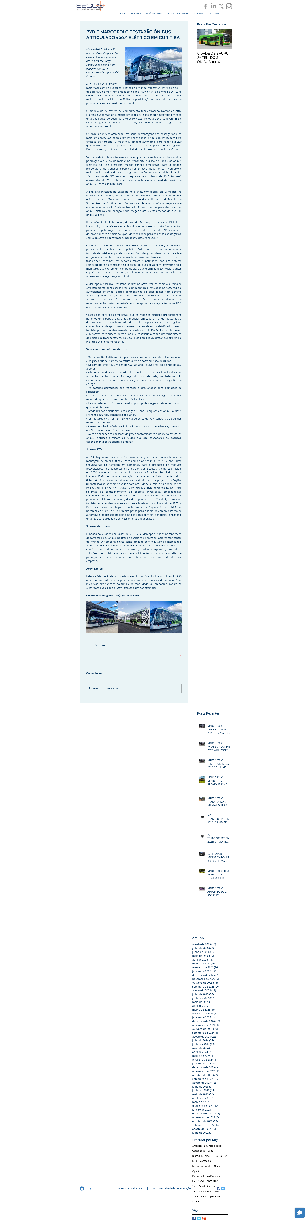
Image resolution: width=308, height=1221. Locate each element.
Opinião (196, 1171)
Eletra (214, 1155)
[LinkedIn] (213, 6)
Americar (197, 1145)
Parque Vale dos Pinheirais (206, 1176)
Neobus (218, 1165)
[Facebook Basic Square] (194, 1218)
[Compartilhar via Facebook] (87, 644)
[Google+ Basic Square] (204, 1218)
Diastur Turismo (201, 1155)
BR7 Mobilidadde (213, 1145)
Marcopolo (205, 1160)
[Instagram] (229, 6)
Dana (210, 1150)
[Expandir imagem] (102, 617)
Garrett (223, 1155)
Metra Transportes (202, 1165)
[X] (221, 6)
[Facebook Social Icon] (218, 1188)
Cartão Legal (199, 1150)
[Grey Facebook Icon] (205, 6)
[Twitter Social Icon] (223, 1188)
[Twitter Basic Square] (199, 1218)
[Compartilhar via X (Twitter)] (95, 644)
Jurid (194, 1160)
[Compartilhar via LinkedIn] (103, 644)
